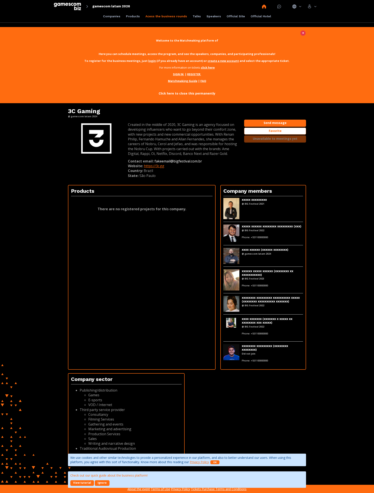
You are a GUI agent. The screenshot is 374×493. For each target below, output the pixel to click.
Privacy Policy (199, 462)
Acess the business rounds (166, 16)
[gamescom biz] (67, 6)
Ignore (102, 483)
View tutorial (82, 483)
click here (208, 67)
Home (264, 6)
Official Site (236, 16)
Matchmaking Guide (182, 81)
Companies (111, 16)
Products (133, 16)
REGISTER (194, 74)
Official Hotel (261, 16)
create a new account (223, 61)
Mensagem (279, 6)
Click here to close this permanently (187, 93)
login (152, 61)
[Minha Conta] (312, 6)
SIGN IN (178, 74)
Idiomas (297, 6)
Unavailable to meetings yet (275, 138)
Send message (275, 123)
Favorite (275, 131)
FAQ (203, 81)
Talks (197, 16)
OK (215, 462)
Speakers (213, 16)
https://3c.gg (154, 166)
